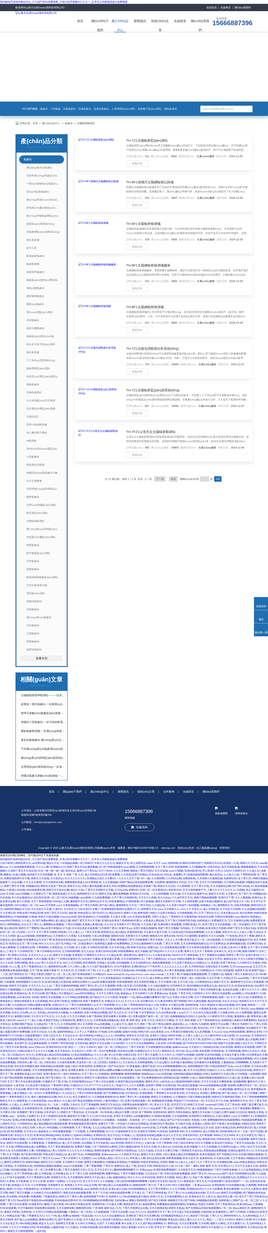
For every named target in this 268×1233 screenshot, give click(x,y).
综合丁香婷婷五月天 (178, 1108)
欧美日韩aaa (244, 1204)
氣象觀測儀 (32, 263)
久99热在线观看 (88, 1227)
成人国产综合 (75, 1154)
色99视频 (193, 905)
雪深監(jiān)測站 (35, 593)
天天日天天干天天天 (42, 1016)
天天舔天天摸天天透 (155, 932)
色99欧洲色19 (228, 1131)
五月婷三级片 (79, 1139)
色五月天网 (234, 951)
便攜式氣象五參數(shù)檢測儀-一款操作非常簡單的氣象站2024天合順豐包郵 (43, 775)
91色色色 (162, 1131)
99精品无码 (129, 1054)
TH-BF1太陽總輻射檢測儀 (145, 307)
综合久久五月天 (172, 1135)
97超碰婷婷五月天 (125, 1131)
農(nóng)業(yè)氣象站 (38, 617)
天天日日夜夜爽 (188, 1223)
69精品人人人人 (104, 1035)
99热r (206, 1073)
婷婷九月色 (105, 893)
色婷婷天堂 (241, 970)
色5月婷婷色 (86, 1035)
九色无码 (160, 1043)
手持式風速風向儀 (36, 585)
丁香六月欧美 (136, 1047)
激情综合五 (168, 1050)
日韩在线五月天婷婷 (216, 966)
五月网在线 (45, 1173)
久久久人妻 (42, 866)
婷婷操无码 (208, 1139)
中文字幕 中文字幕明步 (141, 1012)
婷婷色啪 (192, 955)
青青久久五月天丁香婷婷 (198, 951)
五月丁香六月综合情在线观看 (24, 1081)
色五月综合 (113, 1135)
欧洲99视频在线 (236, 943)
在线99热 (206, 1211)
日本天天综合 (38, 1031)
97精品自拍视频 (225, 1004)
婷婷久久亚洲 (218, 947)
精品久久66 (77, 889)
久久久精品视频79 (158, 985)
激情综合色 (230, 958)
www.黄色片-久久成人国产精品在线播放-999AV (74, 1100)
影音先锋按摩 (231, 1188)
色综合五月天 (226, 985)
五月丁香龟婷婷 (9, 1058)
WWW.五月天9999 (224, 1135)
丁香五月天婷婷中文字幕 (99, 889)
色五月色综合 (62, 1050)
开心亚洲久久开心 (212, 870)
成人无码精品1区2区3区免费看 (102, 874)
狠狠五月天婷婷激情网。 (22, 1231)
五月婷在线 (81, 1043)
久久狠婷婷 (76, 1012)
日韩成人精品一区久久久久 (113, 1158)
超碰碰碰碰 (96, 989)
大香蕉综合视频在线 (181, 1031)
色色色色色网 (230, 989)
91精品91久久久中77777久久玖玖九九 (92, 1085)
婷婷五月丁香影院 (29, 928)
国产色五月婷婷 (157, 1200)
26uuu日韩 (191, 1050)
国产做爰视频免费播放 (211, 1058)
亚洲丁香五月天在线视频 (216, 924)
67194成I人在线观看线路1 (27, 1035)
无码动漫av (120, 1200)
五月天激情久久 (236, 1223)
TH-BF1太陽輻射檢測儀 (143, 224)
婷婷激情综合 (44, 935)
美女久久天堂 (161, 1104)
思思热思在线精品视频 (149, 1135)
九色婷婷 (159, 882)
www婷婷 (85, 897)
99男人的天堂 (124, 985)
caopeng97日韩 (214, 1104)
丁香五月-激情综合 (113, 1165)
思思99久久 (208, 1039)
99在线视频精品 (137, 1188)
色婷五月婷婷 (205, 1204)
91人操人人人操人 (185, 1162)
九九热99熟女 (254, 1223)
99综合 (168, 874)
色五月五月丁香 (191, 1039)
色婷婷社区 (230, 878)
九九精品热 (158, 905)
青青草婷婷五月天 (19, 1096)
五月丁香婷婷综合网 (37, 1177)
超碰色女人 (44, 1131)
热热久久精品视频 (48, 916)
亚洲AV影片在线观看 (169, 924)
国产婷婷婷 (180, 1001)
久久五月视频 (177, 1188)
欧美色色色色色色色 (64, 939)
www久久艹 (184, 1012)
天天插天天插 (183, 1123)
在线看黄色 (256, 997)
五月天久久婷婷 (147, 897)
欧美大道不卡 (190, 1158)
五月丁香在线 (83, 1127)
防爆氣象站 (32, 641)
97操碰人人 (128, 1135)
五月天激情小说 (167, 981)
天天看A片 (231, 893)
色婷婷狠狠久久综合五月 (30, 981)
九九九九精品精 (101, 1127)
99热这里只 (84, 912)
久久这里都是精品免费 (172, 947)
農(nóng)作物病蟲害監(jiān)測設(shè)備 (45, 215)
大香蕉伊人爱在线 (153, 920)
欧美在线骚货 (207, 1154)
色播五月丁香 (159, 1027)
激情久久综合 (14, 1188)
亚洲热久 (67, 1135)
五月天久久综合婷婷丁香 (152, 1108)
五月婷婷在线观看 (234, 882)
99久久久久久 (46, 943)
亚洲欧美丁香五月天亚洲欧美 (142, 1215)
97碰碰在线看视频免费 (194, 974)
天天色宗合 (56, 878)
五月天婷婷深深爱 (53, 882)
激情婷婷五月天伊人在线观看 (247, 981)
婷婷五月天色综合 (110, 1104)
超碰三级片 (71, 1066)
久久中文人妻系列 (250, 1188)
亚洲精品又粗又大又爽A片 (102, 878)
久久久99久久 (167, 1054)
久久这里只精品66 (32, 989)
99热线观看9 (114, 866)
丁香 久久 (53, 1024)
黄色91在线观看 (221, 993)
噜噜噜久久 (258, 1108)
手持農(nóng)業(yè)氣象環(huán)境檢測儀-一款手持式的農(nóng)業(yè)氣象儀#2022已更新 (43, 748)
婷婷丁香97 (174, 1039)
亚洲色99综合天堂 (56, 1047)
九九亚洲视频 (202, 1031)
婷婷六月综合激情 (62, 1058)
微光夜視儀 (32, 352)
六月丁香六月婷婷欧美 (124, 897)
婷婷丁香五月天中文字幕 (86, 920)
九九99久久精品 (156, 1119)
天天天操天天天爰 (41, 909)
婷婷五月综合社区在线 (239, 1070)
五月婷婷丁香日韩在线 (60, 1043)
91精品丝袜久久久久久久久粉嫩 (35, 1050)
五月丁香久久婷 (79, 1173)
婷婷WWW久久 (232, 1215)
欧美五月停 (110, 886)
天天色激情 (83, 935)
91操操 (33, 916)
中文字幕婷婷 (25, 1208)
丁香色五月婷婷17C (241, 1024)
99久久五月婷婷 (72, 962)
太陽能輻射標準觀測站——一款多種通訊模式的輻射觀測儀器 (43, 695)
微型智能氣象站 (35, 296)
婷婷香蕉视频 (173, 1158)
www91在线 (148, 1127)
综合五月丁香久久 (31, 924)
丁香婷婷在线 (119, 1139)
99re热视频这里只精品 (136, 1196)
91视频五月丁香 (51, 1081)
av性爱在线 (38, 863)
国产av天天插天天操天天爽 (177, 997)
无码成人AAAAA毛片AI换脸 (52, 1012)
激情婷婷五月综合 (176, 882)
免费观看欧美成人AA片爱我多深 (83, 882)
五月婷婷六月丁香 (85, 970)
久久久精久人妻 (76, 966)
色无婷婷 (12, 1196)
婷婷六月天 (156, 1196)
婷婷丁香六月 (7, 1200)
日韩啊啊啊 (241, 1062)
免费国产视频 (82, 1146)
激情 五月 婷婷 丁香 (139, 1024)
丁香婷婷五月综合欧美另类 (169, 1093)
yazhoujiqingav (222, 1108)
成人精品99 (10, 928)
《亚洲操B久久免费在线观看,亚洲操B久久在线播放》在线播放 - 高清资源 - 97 (101, 1119)
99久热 (180, 1050)
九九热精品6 (19, 1004)
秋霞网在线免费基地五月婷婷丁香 (137, 886)
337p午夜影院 (122, 966)
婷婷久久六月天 (249, 863)
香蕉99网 (131, 1089)
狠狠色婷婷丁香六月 (144, 1185)
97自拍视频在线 (235, 1185)
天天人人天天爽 (174, 939)
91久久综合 (67, 989)
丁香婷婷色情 (248, 874)
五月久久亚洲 (37, 1181)
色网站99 (76, 1001)
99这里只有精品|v (29, 1058)
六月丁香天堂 (217, 1027)
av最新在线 (57, 1227)
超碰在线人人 (180, 1024)
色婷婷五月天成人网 (222, 1073)
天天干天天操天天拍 (246, 1165)
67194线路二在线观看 (247, 1073)
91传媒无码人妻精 (38, 1204)
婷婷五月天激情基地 (81, 1008)
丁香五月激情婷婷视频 (65, 985)
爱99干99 (32, 1089)
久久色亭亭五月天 (182, 897)
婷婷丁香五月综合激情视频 (82, 866)
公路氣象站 (32, 633)
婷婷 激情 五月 (208, 1165)
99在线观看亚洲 (35, 889)
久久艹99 (51, 1215)
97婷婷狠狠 (132, 901)
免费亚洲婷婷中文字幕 (17, 878)
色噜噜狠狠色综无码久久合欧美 (188, 1016)
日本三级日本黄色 (183, 1142)
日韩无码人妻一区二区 (29, 1062)
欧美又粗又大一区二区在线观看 (202, 939)
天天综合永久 (70, 1035)
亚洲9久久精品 (158, 1035)
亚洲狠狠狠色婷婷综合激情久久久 (120, 909)
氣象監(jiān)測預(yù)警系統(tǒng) (45, 280)
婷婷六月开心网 (47, 1139)
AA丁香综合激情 (161, 1024)
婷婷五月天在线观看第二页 (124, 1077)
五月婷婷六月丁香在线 (126, 924)
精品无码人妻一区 (227, 1196)
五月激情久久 (245, 1116)
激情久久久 (144, 955)
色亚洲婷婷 (89, 962)
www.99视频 (22, 893)
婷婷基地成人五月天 (64, 893)
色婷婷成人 (203, 920)
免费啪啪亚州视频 (162, 1100)
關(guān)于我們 (100, 22)
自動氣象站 (32, 609)
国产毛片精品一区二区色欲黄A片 (74, 943)
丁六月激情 (78, 1131)
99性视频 (140, 970)
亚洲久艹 (53, 958)
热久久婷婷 (23, 901)
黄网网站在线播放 (53, 924)
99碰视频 (73, 897)
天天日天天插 (148, 1146)
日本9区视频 (174, 1043)
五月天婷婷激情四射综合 (194, 943)
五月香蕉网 (205, 1135)
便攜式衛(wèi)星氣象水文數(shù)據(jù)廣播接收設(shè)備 (45, 472)
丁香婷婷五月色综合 (190, 1150)
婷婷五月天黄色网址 (96, 1077)
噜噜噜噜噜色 (248, 866)
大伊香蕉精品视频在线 (106, 1020)
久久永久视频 (213, 932)
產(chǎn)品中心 (120, 22)
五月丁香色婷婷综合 (208, 1020)
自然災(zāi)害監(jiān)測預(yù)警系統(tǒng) (45, 376)
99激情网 (35, 1196)
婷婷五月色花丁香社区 (53, 886)
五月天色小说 (185, 981)
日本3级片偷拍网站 (182, 1062)
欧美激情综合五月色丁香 (37, 939)
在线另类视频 (241, 905)
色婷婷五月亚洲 (64, 1223)
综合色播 (17, 882)
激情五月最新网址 (94, 1162)
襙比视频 (17, 939)
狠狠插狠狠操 (204, 1169)
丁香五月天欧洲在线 (15, 1047)
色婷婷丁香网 (153, 1085)
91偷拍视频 (226, 1089)
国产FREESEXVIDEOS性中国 (200, 1043)
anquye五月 (84, 939)
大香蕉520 (252, 1211)
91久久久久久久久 (75, 878)
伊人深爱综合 (138, 863)
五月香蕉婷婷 (68, 1024)
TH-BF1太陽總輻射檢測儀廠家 (148, 265)
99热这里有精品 (149, 1162)
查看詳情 (137, 163)
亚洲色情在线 (134, 932)
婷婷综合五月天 (98, 901)
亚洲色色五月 (196, 1196)
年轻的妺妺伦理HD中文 (68, 1200)
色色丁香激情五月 (93, 1001)
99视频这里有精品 (116, 1162)
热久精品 (120, 932)
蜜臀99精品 (112, 1173)
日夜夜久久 (114, 1062)
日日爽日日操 (254, 943)
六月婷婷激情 (66, 1127)
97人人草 (121, 1004)
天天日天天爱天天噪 (166, 1150)
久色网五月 (32, 1116)
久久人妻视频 (242, 897)
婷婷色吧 (143, 912)
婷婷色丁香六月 (235, 955)
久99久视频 (40, 958)
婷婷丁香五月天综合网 (13, 1089)
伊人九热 (80, 947)
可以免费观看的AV (151, 1077)
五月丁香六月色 (200, 886)
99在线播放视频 (62, 1131)
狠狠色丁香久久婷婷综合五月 (241, 974)
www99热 (243, 978)
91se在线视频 (102, 1024)
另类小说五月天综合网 (252, 1146)
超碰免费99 (149, 1204)
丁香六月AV (164, 1185)
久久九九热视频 (208, 1146)
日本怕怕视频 (212, 1054)
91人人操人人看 (243, 932)
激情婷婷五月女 (239, 1100)
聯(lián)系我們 (243, 7)
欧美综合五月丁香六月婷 (23, 943)
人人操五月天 (119, 1024)
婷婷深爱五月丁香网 (103, 939)
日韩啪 (240, 889)
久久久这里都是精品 (109, 978)
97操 (64, 1081)
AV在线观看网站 (23, 978)
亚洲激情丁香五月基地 (29, 1112)
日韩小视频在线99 (129, 1146)
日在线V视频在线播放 (56, 1008)
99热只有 (143, 1031)
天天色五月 (67, 970)
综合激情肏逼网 (37, 1043)
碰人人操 (106, 1177)
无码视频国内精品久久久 (175, 1215)
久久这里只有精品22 (183, 962)
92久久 (30, 1054)
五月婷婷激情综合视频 (158, 1047)
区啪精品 (192, 1204)
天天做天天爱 (118, 916)
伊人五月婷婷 (85, 1024)
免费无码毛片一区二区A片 (252, 1085)
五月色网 (162, 1127)
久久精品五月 (228, 978)
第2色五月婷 (144, 1165)
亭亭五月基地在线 (123, 970)
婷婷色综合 (107, 932)
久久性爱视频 (38, 1185)
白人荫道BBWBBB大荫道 (185, 1081)
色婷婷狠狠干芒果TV (95, 1196)
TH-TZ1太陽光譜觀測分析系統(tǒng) (152, 348)
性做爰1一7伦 (127, 997)
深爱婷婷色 (189, 878)
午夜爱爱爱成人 (52, 1093)
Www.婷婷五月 (241, 1208)
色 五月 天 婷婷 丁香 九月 (68, 874)
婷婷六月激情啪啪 (10, 989)
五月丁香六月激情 (147, 1054)
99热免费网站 (125, 951)
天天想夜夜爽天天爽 (22, 1150)
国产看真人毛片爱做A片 (59, 993)
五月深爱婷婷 (75, 1177)
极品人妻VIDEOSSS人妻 (182, 1027)
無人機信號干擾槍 (36, 432)
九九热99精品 (250, 1215)
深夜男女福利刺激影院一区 (137, 1104)
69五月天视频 (203, 1142)
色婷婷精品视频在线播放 (187, 1073)
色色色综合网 (205, 916)
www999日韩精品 (10, 920)
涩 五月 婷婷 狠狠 (185, 1020)
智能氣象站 (32, 384)
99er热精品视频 (28, 1223)
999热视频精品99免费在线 (98, 1200)
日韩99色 (26, 1211)
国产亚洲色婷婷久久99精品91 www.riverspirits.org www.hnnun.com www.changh (118, 974)
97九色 (67, 928)
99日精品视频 (18, 1169)
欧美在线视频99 (237, 1227)
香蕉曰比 (173, 1219)
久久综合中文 (73, 1181)
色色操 (215, 962)
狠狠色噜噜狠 (132, 1073)
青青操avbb (161, 993)
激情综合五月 (241, 1089)
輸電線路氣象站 (35, 255)
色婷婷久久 (115, 1196)
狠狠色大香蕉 (255, 1112)
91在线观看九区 (226, 1177)
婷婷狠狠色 (13, 924)
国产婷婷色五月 (18, 974)
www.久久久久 (137, 1211)
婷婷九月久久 (7, 1100)
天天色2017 (78, 1050)
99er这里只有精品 (50, 928)
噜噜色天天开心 (96, 955)
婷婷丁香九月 (198, 1173)
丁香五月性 (184, 993)
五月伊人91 (30, 1131)
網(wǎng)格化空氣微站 (39, 167)
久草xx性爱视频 (101, 935)
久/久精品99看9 (163, 1001)
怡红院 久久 (175, 1181)
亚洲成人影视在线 (92, 924)
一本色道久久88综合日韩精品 (131, 1123)
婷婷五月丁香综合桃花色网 (80, 1089)
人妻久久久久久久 (249, 989)
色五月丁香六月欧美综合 (253, 1196)
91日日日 (241, 1112)
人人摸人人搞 (231, 874)
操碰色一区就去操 (82, 1215)
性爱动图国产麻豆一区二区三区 (150, 1016)
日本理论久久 (225, 1165)
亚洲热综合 (99, 1135)
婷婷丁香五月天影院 (176, 978)
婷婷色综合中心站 (163, 1165)
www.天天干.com (156, 863)
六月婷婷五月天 (137, 1139)
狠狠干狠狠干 (249, 951)
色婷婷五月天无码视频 (40, 874)
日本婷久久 (220, 951)
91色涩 (103, 1188)
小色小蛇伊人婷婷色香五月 (15, 863)
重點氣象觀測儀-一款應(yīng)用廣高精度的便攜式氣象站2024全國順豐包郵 (43, 730)
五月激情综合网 (26, 947)
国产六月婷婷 (237, 1211)
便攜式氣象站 (34, 601)
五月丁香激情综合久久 (34, 966)
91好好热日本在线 (141, 1008)
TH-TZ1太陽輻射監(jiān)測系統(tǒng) (153, 390)
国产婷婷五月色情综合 (123, 1150)
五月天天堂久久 (103, 1169)
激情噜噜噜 (116, 1073)
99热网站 (119, 1035)
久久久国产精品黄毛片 (99, 966)
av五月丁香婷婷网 (104, 1004)
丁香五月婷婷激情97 (80, 1004)
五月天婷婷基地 (158, 1208)
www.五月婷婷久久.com (171, 909)
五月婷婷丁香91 (108, 928)
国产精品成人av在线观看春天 (114, 1185)
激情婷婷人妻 (241, 1016)
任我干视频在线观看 (198, 1096)
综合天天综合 (230, 1001)
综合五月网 (90, 1185)
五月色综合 (192, 1093)
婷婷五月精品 (176, 1208)
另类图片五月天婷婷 (136, 935)
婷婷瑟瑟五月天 (132, 1204)
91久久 (110, 1131)
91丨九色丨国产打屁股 (250, 1131)
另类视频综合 (43, 1150)
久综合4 (258, 932)
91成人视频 (19, 874)
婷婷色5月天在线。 (141, 893)
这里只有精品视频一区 (137, 1100)
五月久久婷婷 (75, 1039)
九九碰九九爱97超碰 (223, 1112)
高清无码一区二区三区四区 (91, 1062)
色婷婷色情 (191, 1004)
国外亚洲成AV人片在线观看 (93, 916)
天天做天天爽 (114, 1204)
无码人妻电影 (128, 1227)
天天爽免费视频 (95, 1131)
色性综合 (70, 870)
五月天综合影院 (196, 1070)
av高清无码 (23, 997)
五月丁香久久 (89, 1073)
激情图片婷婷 (22, 1016)
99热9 (163, 1004)
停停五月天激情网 (186, 935)
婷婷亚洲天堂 (244, 1127)
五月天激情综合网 (220, 886)
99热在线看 (133, 1127)
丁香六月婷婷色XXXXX (47, 951)
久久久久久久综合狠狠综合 (109, 1215)
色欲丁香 (198, 1177)
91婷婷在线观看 (161, 1116)
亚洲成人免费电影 (10, 1108)
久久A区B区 (117, 1043)
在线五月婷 (28, 1127)
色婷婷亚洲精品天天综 (17, 909)
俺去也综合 (215, 874)
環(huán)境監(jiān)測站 (39, 312)
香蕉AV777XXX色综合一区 (189, 1100)
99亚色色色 (223, 1139)
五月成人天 (138, 1192)
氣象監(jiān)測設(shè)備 (40, 336)
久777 (31, 932)
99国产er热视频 (185, 1054)
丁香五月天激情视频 (154, 1219)
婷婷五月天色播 (62, 955)
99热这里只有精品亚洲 (30, 912)
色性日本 (203, 1027)
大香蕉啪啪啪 (70, 905)
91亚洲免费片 (216, 1181)
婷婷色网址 (81, 989)
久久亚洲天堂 (7, 912)
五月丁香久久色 (239, 997)
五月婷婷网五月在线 (134, 989)
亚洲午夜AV (49, 1073)
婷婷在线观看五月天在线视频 (30, 1001)
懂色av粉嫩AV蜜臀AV (148, 997)
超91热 (41, 1231)
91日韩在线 (169, 1085)
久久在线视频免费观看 (21, 866)
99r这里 (39, 1077)
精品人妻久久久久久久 (192, 1219)
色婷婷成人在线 (177, 1127)
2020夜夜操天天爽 (256, 1054)
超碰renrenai (179, 1047)
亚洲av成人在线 (118, 1188)
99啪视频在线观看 (206, 1200)
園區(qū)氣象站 (35, 304)
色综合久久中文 (23, 1135)
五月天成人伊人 (92, 1219)
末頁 (173, 479)
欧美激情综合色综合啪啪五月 (35, 1027)
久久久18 (92, 1116)
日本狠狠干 (89, 978)
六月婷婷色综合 (203, 981)
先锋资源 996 (176, 1131)
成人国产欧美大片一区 (236, 901)
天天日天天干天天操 (216, 1100)
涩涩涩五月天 (178, 1104)
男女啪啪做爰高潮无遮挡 (83, 1123)
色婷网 (199, 1054)
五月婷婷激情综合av (80, 1081)
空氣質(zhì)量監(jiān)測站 (40, 537)
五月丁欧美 (36, 970)
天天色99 (128, 1062)
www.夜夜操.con (159, 1031)
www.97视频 (176, 870)
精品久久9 (52, 863)
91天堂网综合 (218, 943)
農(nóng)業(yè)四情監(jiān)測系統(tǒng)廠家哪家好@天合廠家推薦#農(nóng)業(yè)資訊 (43, 757)
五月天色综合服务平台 (194, 893)
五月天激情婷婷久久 (132, 958)
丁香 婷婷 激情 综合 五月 (106, 1208)
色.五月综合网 (36, 993)
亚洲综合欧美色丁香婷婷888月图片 (122, 920)
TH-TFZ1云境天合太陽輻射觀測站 (151, 432)
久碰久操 (150, 1142)
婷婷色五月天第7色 (137, 1035)
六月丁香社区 (240, 1008)
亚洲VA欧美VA (192, 870)
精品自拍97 (115, 912)
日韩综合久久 (59, 1004)
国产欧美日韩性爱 (31, 1154)
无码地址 (185, 928)
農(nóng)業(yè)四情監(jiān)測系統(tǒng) (45, 529)
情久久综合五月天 (51, 962)
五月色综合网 (258, 1066)
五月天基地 (161, 870)
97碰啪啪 (133, 1162)
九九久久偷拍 (145, 1150)
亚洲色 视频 (167, 1162)
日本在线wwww (229, 912)
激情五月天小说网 (50, 1162)
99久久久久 (133, 1177)
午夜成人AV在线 (16, 889)
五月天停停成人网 (119, 947)
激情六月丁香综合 (87, 870)
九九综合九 (68, 1093)
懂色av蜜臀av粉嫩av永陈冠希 (116, 1070)
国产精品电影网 (13, 1077)
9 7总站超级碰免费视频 (153, 1039)
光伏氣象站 (32, 625)
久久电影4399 (226, 1012)
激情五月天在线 (201, 1112)
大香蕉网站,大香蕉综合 (49, 947)
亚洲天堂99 (252, 955)
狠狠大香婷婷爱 (138, 1200)
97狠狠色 (103, 1073)
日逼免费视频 (51, 1108)
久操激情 (9, 981)
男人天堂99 (58, 1150)
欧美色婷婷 (85, 1066)
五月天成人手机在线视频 (185, 1211)
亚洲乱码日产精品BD (111, 1108)
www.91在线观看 (72, 1165)
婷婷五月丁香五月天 (41, 1158)
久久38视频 (106, 1181)
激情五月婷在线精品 (179, 1112)
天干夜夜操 (22, 1181)
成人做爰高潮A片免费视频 (15, 1031)
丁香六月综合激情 (17, 1204)
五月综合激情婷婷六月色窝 (146, 943)
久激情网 (251, 1185)
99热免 (62, 932)
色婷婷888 (130, 1108)
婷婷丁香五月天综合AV (24, 870)
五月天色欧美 (100, 1142)
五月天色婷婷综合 (140, 962)
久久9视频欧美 (197, 866)
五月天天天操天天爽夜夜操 (216, 1081)
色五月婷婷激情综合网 (242, 1173)
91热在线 (177, 1146)
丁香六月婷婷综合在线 (135, 1208)
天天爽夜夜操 (36, 1142)
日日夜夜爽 (139, 985)
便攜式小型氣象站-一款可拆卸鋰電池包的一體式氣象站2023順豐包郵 (43, 722)
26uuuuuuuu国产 (218, 1173)
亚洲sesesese (109, 1154)
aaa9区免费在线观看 (103, 981)
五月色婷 (69, 947)
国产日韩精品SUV (227, 1154)
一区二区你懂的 (240, 924)
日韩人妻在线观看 (92, 886)
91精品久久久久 (216, 1070)
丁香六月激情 (236, 1039)
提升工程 (31, 247)
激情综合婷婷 (51, 989)
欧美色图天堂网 (110, 958)
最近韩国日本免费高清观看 (15, 1070)
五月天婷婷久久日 (142, 993)
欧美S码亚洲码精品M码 (47, 1135)
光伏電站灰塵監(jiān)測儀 (40, 408)
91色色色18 (155, 874)
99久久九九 (64, 1096)
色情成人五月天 (21, 1185)
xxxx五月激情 (242, 1066)
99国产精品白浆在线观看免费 (136, 882)
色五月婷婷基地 (230, 866)
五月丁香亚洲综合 (225, 1204)
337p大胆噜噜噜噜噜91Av (171, 1066)
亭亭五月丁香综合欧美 (167, 1227)
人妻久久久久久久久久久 (221, 889)
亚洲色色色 (217, 1050)
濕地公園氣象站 (35, 288)
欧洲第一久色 (231, 863)
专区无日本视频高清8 (26, 1066)
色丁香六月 (244, 878)
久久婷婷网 (157, 878)
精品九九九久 (46, 1223)
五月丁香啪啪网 (90, 1104)
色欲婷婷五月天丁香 (158, 1211)
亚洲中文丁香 (226, 897)
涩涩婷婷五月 (177, 985)
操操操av (255, 916)
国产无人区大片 (118, 1012)
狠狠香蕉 (22, 1100)
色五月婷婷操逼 (166, 989)
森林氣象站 (32, 496)
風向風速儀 (32, 239)
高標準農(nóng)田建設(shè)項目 (44, 175)
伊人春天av (164, 1146)
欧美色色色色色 (244, 985)
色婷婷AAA (206, 1158)
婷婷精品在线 (171, 1077)
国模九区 (153, 947)
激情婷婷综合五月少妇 (200, 1127)
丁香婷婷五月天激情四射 (182, 916)
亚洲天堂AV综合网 (105, 951)
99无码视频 (42, 1227)
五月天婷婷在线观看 (197, 947)
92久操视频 (147, 901)
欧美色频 (167, 1073)
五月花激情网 (179, 1116)
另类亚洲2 (49, 1062)
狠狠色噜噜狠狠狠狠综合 (111, 1089)
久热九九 (210, 1196)
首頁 (80, 21)
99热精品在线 (211, 1047)
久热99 (193, 1024)
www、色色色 (17, 1116)
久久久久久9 (132, 1001)
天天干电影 (13, 1154)
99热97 (88, 863)
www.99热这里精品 (244, 1162)
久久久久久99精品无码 (22, 1227)
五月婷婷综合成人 (228, 1146)
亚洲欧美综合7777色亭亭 (145, 966)
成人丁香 (131, 1165)
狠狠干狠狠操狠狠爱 (205, 897)
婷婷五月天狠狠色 (161, 1096)
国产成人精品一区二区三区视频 (240, 1093)
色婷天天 (227, 932)
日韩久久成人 (159, 916)
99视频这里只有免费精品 (28, 1008)
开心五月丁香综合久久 (206, 912)
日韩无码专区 (190, 1135)
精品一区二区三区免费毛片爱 (44, 1169)
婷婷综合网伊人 (81, 981)
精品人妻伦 (60, 1070)
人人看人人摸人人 (193, 1035)
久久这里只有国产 (176, 905)
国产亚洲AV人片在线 (70, 1219)
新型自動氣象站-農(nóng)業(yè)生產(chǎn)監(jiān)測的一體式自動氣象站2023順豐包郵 (43, 739)
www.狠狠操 (257, 1008)
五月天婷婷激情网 (42, 1070)
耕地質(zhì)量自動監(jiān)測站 (43, 207)
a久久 (32, 1012)
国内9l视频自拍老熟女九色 (202, 985)
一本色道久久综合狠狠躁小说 (133, 1027)
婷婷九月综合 (19, 955)
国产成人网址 (106, 905)
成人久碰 (36, 1020)
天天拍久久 (70, 909)
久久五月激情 (121, 870)
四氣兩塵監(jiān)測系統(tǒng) (43, 231)
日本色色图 (226, 1047)
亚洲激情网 (239, 1081)
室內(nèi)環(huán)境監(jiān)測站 (44, 448)
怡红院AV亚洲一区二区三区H (50, 897)
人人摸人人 (15, 1104)
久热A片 (57, 909)
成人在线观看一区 (202, 1108)
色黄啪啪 (29, 1077)
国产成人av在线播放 (25, 1219)
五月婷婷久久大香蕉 (64, 935)
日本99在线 (148, 1177)
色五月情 (164, 1070)
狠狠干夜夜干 (51, 970)
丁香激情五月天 (35, 1215)
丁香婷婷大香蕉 (60, 1085)
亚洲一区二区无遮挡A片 (153, 889)
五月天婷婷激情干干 (194, 889)
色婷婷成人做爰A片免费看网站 (112, 943)
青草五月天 (73, 886)
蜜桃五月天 (151, 1081)
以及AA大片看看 (237, 947)
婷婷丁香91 (86, 985)
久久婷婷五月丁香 (41, 893)
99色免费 (23, 1196)
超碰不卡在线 (130, 1039)
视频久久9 (210, 1177)
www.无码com (36, 1047)
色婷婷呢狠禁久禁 (198, 1066)
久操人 (193, 1077)
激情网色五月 (225, 905)
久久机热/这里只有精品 (134, 874)
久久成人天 (253, 870)
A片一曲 (145, 878)
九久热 (52, 1031)
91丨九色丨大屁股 (58, 1104)
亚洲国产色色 (50, 1020)
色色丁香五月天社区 (55, 912)
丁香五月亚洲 (92, 932)
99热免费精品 (116, 901)
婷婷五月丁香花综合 (72, 1112)
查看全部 (41, 658)
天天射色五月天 (187, 1169)
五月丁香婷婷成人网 (25, 1173)
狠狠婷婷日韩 (83, 1208)
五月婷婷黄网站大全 (175, 1196)
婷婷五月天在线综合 (34, 1104)
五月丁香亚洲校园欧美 (60, 1146)
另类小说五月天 (52, 1035)
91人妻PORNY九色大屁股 (219, 1035)
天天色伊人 (195, 1047)
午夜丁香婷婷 (94, 1016)
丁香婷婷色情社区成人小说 (143, 1004)
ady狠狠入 (238, 993)
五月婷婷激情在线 (186, 989)
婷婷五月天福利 (18, 985)
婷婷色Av (75, 1073)
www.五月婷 (7, 893)
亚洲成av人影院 (201, 1123)
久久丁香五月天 (206, 1162)
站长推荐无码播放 (109, 1227)
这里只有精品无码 (225, 1127)
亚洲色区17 (78, 955)
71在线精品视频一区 (71, 863)
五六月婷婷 (197, 928)
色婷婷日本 (98, 1204)
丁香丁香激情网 (93, 1165)
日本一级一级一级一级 (51, 870)
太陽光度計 (32, 416)
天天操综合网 (221, 1158)
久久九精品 (71, 1227)
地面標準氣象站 (35, 272)
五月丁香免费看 (241, 1108)
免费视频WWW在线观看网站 (223, 1119)
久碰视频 (61, 1039)
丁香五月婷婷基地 (156, 1192)
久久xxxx (216, 1031)
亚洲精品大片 (57, 866)
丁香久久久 (215, 1215)
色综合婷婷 (246, 912)
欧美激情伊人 (220, 1211)
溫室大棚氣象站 (35, 328)
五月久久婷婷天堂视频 (250, 958)
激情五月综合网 (219, 1024)
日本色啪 (5, 897)
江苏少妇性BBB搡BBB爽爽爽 (131, 1181)
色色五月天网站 (165, 1020)
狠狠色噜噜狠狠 (161, 962)
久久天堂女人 (194, 909)
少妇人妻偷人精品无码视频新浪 (180, 1154)
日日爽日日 (146, 1001)
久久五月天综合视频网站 (140, 1043)
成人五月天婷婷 (71, 1142)
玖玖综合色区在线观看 (85, 928)
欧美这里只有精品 (222, 1142)
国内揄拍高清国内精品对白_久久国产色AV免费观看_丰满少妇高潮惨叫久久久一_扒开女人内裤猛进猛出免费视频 (63, 1)
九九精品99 (40, 1024)
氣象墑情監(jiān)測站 (38, 368)
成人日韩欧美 (210, 909)
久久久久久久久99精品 (80, 1150)
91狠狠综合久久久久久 (135, 978)
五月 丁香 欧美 (161, 1008)
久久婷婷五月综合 (129, 1154)
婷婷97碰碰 (32, 1162)
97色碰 (103, 1031)
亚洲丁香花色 (227, 962)
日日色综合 (131, 1093)
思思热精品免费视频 (214, 1150)
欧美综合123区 (8, 1027)
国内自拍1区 (119, 1127)
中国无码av (213, 866)
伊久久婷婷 (259, 1219)
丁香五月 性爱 (171, 943)
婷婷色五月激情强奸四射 (226, 1096)
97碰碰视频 (20, 916)
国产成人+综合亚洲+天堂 (84, 1027)
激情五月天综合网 (99, 1043)
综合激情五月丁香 (256, 1027)
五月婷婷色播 (232, 1050)
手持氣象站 (32, 561)
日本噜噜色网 (224, 1162)
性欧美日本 (174, 889)
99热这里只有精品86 (51, 1089)
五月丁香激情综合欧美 (53, 1116)
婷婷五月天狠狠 (165, 1177)
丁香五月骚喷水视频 (131, 1173)
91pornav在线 (68, 916)
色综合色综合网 (156, 1158)
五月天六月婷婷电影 (210, 882)
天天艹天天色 (100, 1192)
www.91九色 (194, 1139)
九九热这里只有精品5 (37, 1085)
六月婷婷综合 (24, 1123)
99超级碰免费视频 (251, 1119)
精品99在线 (214, 1001)
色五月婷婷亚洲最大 (145, 981)
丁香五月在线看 (119, 1211)
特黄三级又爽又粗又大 (254, 1104)
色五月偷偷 (141, 951)
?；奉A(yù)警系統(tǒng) (40, 360)
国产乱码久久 (100, 912)
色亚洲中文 (20, 1043)
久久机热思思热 (37, 1100)
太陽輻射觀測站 (86, 123)
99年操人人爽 (61, 901)
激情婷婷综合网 (57, 966)
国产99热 (189, 1200)
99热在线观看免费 (119, 1192)
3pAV (137, 1070)
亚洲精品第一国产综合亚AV (109, 1066)
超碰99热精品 (65, 1031)
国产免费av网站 (45, 920)
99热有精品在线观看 (51, 1066)
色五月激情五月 (255, 889)
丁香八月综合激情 (103, 1081)
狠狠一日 (224, 997)
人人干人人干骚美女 (85, 1031)
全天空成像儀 (34, 480)
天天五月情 (213, 978)
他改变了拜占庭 (199, 1215)
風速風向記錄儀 (35, 464)
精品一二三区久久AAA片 (82, 1047)
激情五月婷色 (11, 1211)
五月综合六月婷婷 (230, 909)
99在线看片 (251, 993)
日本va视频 (114, 1031)
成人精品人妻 (63, 920)
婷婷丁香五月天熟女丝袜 (242, 928)
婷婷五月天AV (195, 1104)
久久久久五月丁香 (129, 878)
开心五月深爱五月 (246, 1135)
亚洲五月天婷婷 (122, 1116)
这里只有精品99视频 (95, 1012)
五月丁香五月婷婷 (46, 932)
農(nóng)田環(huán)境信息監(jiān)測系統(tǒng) (45, 199)
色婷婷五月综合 (213, 863)
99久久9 (4, 1150)
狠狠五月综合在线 (94, 1039)
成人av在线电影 (26, 935)
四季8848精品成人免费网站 (30, 1146)
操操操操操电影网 (197, 874)
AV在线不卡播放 (91, 958)
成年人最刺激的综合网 (44, 1096)
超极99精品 (119, 1177)
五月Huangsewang (240, 966)
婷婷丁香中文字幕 (14, 886)
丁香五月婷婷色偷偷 (225, 1169)
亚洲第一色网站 (56, 1181)
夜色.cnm (34, 962)
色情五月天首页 (158, 1181)
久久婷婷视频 (160, 893)
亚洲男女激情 (75, 1070)
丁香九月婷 (260, 1024)
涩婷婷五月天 (58, 1177)
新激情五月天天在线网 (211, 935)
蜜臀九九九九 (84, 1020)
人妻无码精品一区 (113, 1100)
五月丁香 (193, 882)
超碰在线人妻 (178, 1070)
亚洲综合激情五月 (70, 958)
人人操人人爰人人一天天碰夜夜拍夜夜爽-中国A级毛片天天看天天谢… (178, 1089)
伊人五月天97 (90, 1181)
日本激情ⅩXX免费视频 (207, 1062)
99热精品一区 (208, 905)
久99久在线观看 (224, 970)
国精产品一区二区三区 (58, 974)
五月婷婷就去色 (23, 1165)
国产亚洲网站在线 (113, 1093)
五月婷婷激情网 (145, 866)
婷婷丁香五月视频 (168, 928)
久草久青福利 (207, 1004)
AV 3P (102, 866)
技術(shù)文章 (160, 22)
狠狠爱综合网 (121, 1008)
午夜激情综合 (31, 1188)
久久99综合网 (173, 878)
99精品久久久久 (114, 1001)
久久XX (108, 924)
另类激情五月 (55, 1185)
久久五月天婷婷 (76, 1016)
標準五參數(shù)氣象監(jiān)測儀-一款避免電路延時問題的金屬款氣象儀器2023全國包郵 (43, 713)
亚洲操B (175, 1008)
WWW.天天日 (41, 978)
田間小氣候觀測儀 (36, 424)
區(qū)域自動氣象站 (37, 191)
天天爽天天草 (7, 1112)
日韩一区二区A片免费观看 (101, 1050)
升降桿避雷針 (34, 392)
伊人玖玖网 (114, 1054)
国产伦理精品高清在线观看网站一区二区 (208, 1208)
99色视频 (52, 1127)
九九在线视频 (110, 882)
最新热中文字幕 (76, 1116)
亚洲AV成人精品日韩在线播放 (52, 1054)
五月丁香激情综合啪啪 (212, 955)
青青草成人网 (258, 1016)
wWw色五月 (225, 1008)
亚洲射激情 (145, 1093)
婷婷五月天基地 (40, 878)
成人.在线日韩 (197, 978)
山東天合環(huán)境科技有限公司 (45, 7)
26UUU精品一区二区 (26, 905)
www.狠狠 (129, 866)
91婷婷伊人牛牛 (201, 993)
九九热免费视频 (101, 897)
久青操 (10, 1181)
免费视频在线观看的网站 (171, 1204)
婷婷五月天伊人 (134, 1142)
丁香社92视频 (73, 924)
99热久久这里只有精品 (162, 912)
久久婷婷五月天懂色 (248, 962)
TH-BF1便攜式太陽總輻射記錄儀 (150, 182)
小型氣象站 (32, 456)
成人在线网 (251, 1039)
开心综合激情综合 (22, 897)
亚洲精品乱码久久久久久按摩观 (204, 1188)
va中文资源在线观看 (138, 916)
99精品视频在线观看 (39, 1004)
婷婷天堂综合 (138, 947)
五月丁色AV (105, 870)
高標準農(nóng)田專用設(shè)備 (44, 488)
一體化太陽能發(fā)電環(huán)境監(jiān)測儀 (45, 183)
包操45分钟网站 (82, 1135)
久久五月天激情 (32, 882)
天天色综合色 (255, 1227)
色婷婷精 (173, 863)
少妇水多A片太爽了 (89, 909)
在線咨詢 (142, 827)
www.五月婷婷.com (50, 905)
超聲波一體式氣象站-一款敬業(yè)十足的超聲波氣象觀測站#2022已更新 (43, 704)
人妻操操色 (227, 1062)
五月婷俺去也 (60, 1173)
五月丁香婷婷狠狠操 (205, 997)
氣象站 (69, 123)
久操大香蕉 (57, 1204)
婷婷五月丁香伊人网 (70, 1196)
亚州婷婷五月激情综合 (201, 1116)
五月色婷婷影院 (113, 989)
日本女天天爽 (113, 1039)
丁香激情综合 (53, 1142)
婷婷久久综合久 (251, 1050)
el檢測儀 (31, 440)
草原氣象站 (32, 320)
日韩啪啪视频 (92, 1154)
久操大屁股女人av (226, 1116)
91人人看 (14, 966)
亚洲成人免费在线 (210, 1093)
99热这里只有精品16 (54, 1154)
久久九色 (60, 1016)
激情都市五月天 (79, 901)
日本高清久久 (51, 1112)
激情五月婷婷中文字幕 (167, 901)
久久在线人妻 (148, 924)
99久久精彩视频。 (182, 1185)
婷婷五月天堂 (216, 893)
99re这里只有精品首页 (78, 1204)
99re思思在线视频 (187, 1085)
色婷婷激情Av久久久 (85, 1058)
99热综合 (125, 1058)
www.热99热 (117, 1142)
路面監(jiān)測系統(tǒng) (40, 223)
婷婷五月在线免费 (17, 1142)
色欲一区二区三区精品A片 (112, 1047)
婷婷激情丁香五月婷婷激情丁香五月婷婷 (140, 939)
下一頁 (160, 479)
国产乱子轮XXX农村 (178, 1119)
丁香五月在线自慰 (244, 1142)
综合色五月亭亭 (213, 958)
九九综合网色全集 (166, 1012)
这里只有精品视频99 (210, 901)
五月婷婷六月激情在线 (209, 878)
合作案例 (168, 791)
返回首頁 (212, 7)
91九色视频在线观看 (253, 909)
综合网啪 (86, 1142)
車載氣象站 (32, 545)
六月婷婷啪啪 (184, 912)
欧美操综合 (20, 993)
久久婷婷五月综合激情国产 (46, 1192)
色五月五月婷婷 (103, 1008)
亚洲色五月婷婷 (146, 1131)
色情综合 (257, 897)
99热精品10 (207, 970)
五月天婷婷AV (193, 1131)
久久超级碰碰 (100, 1211)
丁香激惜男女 (50, 1196)
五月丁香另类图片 (158, 1188)
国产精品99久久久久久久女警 (166, 951)
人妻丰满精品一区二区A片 (26, 1093)
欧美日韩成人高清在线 (58, 981)
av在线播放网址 (142, 1116)
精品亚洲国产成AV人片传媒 (66, 978)
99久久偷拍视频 (197, 1001)
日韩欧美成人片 (192, 924)
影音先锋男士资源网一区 (117, 1016)
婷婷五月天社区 (166, 886)
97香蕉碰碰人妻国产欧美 (141, 1066)
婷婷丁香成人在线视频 (19, 958)
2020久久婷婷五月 (234, 870)
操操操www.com (150, 1073)
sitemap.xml (168, 847)
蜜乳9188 (169, 935)
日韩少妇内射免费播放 (177, 1173)
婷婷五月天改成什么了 (213, 1227)
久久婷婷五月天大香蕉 (220, 1016)
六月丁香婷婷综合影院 (104, 1146)
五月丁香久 (174, 1192)
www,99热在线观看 (234, 1031)
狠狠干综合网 (225, 1043)
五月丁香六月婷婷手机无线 (180, 920)
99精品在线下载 (16, 1215)
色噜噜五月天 (175, 1200)
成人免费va (155, 978)
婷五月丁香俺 (246, 935)
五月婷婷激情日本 (32, 1108)
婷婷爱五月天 (148, 909)
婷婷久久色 (130, 912)
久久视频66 (179, 1096)
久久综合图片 (161, 1062)
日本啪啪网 (122, 962)
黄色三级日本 (7, 1020)
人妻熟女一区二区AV (80, 1211)
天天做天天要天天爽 (233, 1054)
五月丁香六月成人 (108, 1058)
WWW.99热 (174, 1035)
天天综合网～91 (94, 1112)
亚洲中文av (125, 928)
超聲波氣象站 (34, 649)
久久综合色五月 (9, 1223)
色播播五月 (179, 874)
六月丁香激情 (164, 1142)
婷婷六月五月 (221, 981)
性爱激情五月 (219, 920)
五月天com (213, 1192)
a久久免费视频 (243, 1012)
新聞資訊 (140, 21)
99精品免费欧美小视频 (190, 958)
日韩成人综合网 (106, 962)
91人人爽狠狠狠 (235, 1027)
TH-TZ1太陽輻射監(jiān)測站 (147, 140)
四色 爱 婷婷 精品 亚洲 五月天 (137, 1020)
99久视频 (241, 1004)
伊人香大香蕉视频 (174, 970)
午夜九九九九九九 (104, 863)
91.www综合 (243, 1035)
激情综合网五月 (48, 1219)
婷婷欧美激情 (101, 1150)
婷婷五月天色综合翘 (57, 889)
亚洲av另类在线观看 (23, 1119)
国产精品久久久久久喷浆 (104, 997)
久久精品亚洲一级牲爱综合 (121, 955)
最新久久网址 (218, 1223)
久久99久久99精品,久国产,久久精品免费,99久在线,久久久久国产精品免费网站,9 (120, 1223)
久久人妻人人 (75, 932)
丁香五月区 (144, 905)
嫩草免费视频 (120, 893)
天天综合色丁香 (154, 1173)
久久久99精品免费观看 (75, 997)
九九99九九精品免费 (204, 1012)
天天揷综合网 (176, 1004)
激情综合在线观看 (244, 1047)
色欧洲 (72, 912)
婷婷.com (221, 1039)
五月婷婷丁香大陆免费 (172, 1139)
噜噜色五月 (156, 935)
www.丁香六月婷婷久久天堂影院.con (75, 1158)
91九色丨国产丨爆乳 (186, 1165)
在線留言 (226, 7)
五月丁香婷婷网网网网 (254, 1096)
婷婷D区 (133, 889)
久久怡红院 (91, 1070)
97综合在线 (105, 1116)
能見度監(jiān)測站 (37, 512)
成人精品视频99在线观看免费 (50, 1123)
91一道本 (63, 1073)
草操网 (231, 1085)
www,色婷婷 (91, 1188)
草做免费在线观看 (44, 1208)
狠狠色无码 (117, 935)
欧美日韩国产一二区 (236, 1181)
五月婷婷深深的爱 (97, 947)
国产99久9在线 (240, 886)
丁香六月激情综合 (155, 958)
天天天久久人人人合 (39, 955)
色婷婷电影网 (96, 1173)
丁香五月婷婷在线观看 (89, 1093)
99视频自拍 (32, 886)
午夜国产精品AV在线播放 (129, 1081)
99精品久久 (202, 962)
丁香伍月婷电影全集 (209, 989)
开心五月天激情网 (104, 985)
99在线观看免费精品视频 (18, 1039)
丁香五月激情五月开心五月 (77, 1169)
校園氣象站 (32, 569)
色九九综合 (164, 897)
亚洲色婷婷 (218, 1185)
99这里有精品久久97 (72, 1108)
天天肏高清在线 (161, 955)
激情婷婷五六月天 (87, 893)
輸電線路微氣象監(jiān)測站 (42, 577)
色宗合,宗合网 (20, 1012)
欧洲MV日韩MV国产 (191, 863)
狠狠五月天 (122, 863)
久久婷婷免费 (189, 901)
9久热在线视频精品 (82, 1054)
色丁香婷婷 (145, 1112)
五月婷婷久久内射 (72, 1162)
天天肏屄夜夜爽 (66, 1062)
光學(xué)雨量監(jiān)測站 (41, 504)
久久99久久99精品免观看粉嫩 (50, 1211)
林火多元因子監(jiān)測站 (40, 344)
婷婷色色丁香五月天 (195, 1181)
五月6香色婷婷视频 (99, 1139)
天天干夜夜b (237, 1158)
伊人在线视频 (141, 1096)
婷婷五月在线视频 (50, 997)
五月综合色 (121, 889)
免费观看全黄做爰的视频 (14, 970)
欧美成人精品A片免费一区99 (121, 1112)
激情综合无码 (253, 1031)
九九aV (171, 958)
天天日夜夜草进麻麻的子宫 (237, 939)
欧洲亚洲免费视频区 (164, 1169)
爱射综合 (173, 1223)
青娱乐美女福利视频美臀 (77, 1192)
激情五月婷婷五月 (14, 1162)
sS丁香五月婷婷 (88, 905)
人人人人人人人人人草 (174, 966)
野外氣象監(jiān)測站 (38, 553)
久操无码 (18, 1085)
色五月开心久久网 (44, 1039)
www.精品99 (242, 916)
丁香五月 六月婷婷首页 (20, 951)
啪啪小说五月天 (244, 1043)
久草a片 (40, 1127)
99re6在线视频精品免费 (212, 1085)
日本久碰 (175, 893)
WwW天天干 (179, 955)
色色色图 (204, 1050)
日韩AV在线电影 (224, 916)
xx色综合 (165, 1081)
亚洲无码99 (159, 1112)
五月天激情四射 (65, 1208)
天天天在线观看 (240, 1139)
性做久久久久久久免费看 (130, 1085)
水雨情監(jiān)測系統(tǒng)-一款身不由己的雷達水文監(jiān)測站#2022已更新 (43, 766)
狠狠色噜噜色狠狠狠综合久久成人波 (219, 1077)
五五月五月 (259, 966)
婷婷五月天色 (92, 1177)
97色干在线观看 (16, 1177)
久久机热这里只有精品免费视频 (186, 932)
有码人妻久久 (183, 1177)
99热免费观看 (124, 981)
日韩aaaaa (145, 1169)
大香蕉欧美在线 (208, 1008)
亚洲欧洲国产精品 (22, 1024)
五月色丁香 (172, 974)
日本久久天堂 (145, 1227)
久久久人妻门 (104, 970)
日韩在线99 (63, 1139)
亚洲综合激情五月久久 (240, 1150)
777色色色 (231, 935)
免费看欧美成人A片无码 (27, 1073)
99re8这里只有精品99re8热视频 (35, 1200)
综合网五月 (260, 985)
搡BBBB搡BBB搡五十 (126, 1169)
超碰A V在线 (130, 1031)
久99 (203, 1119)
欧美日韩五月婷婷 (216, 928)
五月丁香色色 (232, 1104)
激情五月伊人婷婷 (151, 1154)
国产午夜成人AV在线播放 (225, 1123)
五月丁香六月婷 (164, 866)
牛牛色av (153, 1139)
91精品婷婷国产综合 (221, 1066)
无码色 (35, 997)
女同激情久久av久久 (51, 1188)
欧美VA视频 (190, 1146)
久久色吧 (31, 1139)
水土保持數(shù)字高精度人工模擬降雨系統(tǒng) (45, 400)
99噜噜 (184, 1077)
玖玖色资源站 (155, 970)
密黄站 (151, 989)
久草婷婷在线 (67, 1020)
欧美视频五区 (107, 1027)
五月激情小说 (215, 974)
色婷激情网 (181, 866)
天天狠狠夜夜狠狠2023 (105, 1096)
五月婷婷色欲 (196, 966)
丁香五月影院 (36, 974)
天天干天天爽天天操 (107, 993)
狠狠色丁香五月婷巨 (141, 870)
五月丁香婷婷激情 (41, 901)
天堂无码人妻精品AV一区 (183, 1058)
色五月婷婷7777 (46, 1119)
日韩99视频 (20, 962)
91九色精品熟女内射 (193, 1192)
